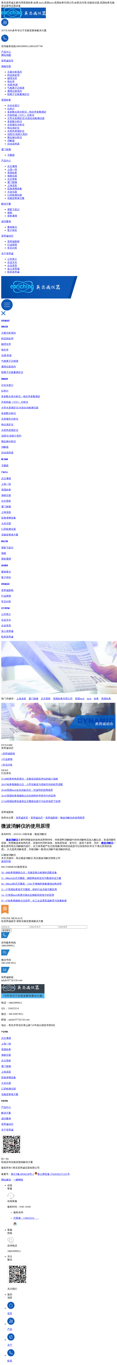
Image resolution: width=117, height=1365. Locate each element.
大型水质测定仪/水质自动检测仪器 (25, 118)
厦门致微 (6, 149)
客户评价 (12, 230)
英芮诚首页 (7, 60)
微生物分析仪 (14, 137)
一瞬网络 (18, 1179)
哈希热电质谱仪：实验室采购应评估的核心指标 (29, 779)
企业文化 (12, 262)
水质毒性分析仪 (15, 124)
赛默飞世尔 (13, 209)
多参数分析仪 (14, 121)
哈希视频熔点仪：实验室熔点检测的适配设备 (29, 872)
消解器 (11, 140)
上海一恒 (12, 169)
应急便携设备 (14, 188)
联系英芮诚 (13, 272)
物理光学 (12, 78)
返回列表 (6, 861)
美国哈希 (6, 100)
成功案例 (6, 221)
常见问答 (12, 248)
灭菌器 (11, 155)
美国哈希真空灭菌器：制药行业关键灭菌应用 (29, 889)
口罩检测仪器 (14, 195)
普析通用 (12, 216)
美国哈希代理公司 (63, 698)
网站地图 (6, 55)
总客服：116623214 (26, 1218)
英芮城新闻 (13, 241)
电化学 (11, 81)
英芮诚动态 (7, 236)
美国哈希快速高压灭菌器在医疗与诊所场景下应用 (30, 801)
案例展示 (12, 227)
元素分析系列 (14, 72)
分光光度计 (13, 105)
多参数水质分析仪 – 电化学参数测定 (26, 112)
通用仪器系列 (14, 91)
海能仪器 (6, 66)
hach (89, 698)
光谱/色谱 (12, 84)
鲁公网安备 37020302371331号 (53, 1174)
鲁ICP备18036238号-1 (22, 1174)
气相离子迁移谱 (15, 88)
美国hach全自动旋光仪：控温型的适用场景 (27, 790)
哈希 (96, 698)
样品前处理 (13, 75)
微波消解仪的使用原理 (72, 817)
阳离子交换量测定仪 (18, 94)
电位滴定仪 (13, 128)
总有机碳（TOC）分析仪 (20, 115)
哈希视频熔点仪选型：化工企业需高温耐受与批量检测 (34, 900)
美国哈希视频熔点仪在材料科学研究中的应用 (28, 795)
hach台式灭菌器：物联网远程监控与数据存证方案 (31, 878)
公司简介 (12, 259)
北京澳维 (12, 166)
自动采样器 (13, 144)
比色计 (11, 108)
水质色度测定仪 (15, 131)
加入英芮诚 (13, 268)
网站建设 (6, 1179)
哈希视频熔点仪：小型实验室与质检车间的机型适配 (32, 784)
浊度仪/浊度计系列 (17, 134)
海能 (9, 212)
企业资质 (12, 265)
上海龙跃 (12, 185)
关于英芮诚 (7, 253)
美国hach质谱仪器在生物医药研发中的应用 (27, 895)
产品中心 (6, 52)
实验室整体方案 (15, 198)
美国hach (79, 698)
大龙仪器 (12, 192)
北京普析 (12, 179)
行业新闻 (12, 244)
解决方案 (6, 204)
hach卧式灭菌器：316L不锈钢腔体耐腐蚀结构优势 (31, 884)
